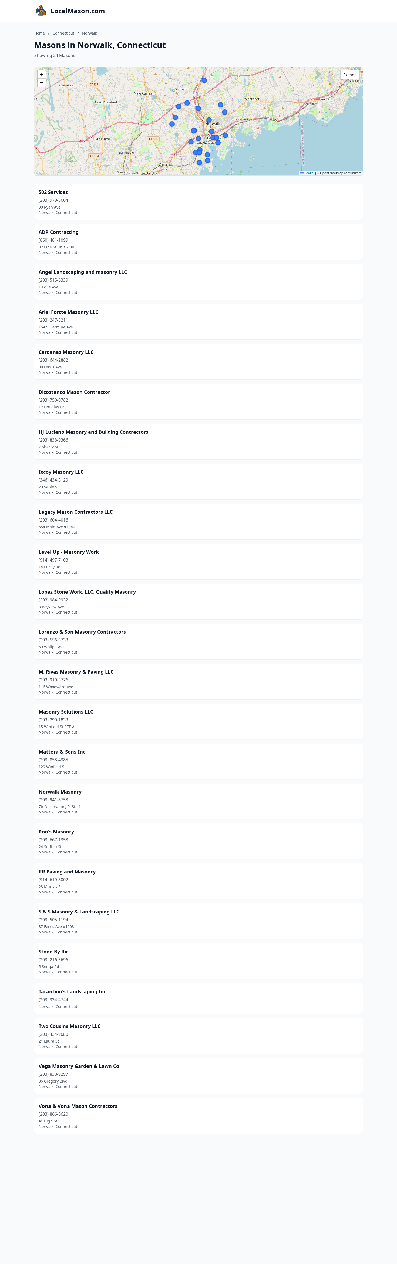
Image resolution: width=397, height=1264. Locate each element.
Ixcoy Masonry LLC (61, 472)
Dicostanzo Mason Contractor (74, 392)
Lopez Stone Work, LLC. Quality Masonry (87, 592)
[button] (199, 162)
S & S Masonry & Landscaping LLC (79, 911)
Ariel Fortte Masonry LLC (68, 312)
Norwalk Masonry (60, 791)
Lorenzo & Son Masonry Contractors (82, 631)
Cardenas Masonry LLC (66, 352)
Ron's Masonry (56, 831)
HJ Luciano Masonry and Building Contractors (93, 432)
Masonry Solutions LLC (66, 711)
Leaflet (309, 172)
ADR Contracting (59, 232)
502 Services (53, 192)
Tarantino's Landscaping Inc (72, 991)
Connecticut (63, 33)
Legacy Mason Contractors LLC (76, 512)
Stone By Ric (53, 951)
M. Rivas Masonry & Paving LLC (76, 671)
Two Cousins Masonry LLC (69, 1026)
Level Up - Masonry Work (69, 552)
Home (39, 33)
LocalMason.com (78, 10)
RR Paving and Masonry (67, 871)
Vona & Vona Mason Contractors (78, 1106)
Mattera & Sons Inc (62, 751)
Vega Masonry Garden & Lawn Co (79, 1066)
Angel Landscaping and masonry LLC (83, 272)
